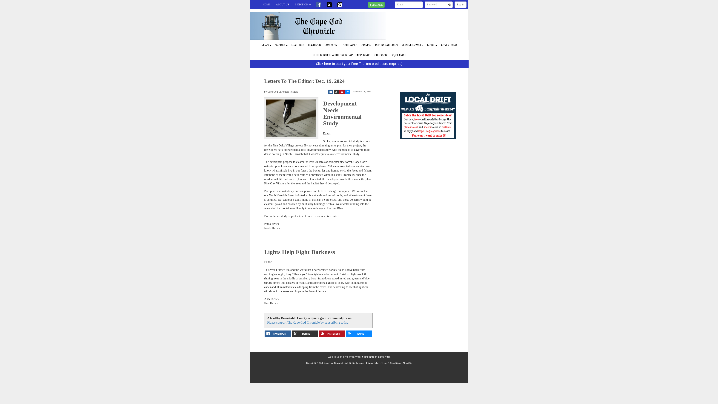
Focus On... (332, 45)
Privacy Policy (372, 363)
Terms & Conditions (391, 363)
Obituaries (350, 45)
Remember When (412, 45)
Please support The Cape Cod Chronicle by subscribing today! (308, 322)
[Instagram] (340, 4)
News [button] (265, 45)
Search (400, 55)
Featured (314, 45)
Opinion (366, 45)
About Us (282, 4)
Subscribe (381, 55)
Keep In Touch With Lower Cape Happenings (342, 55)
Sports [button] (280, 45)
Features (298, 45)
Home (266, 4)
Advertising (449, 45)
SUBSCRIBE (376, 5)
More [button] (431, 45)
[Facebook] (319, 4)
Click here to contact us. (376, 356)
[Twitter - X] (329, 4)
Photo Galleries (386, 45)
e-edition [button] (302, 4)
